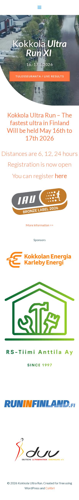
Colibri (50, 488)
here (61, 175)
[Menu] (39, 7)
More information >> (39, 225)
